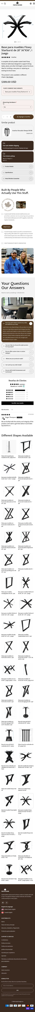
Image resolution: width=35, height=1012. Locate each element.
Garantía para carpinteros (8, 953)
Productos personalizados (8, 931)
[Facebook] (2, 902)
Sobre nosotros (5, 970)
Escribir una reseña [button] (17, 403)
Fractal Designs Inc (19, 1001)
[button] (9, 390)
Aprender (3, 956)
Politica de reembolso (7, 946)
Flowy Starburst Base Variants (12, 88)
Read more (7, 227)
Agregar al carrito (24, 117)
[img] (5, 415)
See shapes (9, 77)
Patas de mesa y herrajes (7, 925)
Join (17, 990)
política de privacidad (6, 949)
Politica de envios (5, 943)
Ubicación (4, 973)
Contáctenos (4, 940)
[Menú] (2, 4)
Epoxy (2, 922)
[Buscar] (5, 3)
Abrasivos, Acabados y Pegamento (10, 928)
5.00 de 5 (22, 384)
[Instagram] (6, 902)
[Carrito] (34, 3)
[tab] (17, 323)
